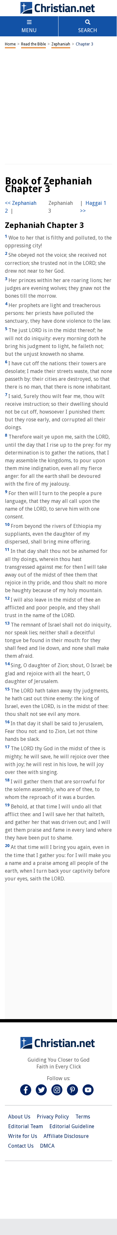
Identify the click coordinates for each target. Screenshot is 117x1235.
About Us (19, 1117)
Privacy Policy (53, 1117)
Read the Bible (33, 44)
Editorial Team (25, 1126)
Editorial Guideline (71, 1126)
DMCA (47, 1146)
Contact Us (20, 1146)
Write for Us (22, 1136)
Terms (82, 1117)
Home (10, 44)
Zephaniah (60, 44)
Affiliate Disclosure (66, 1136)
